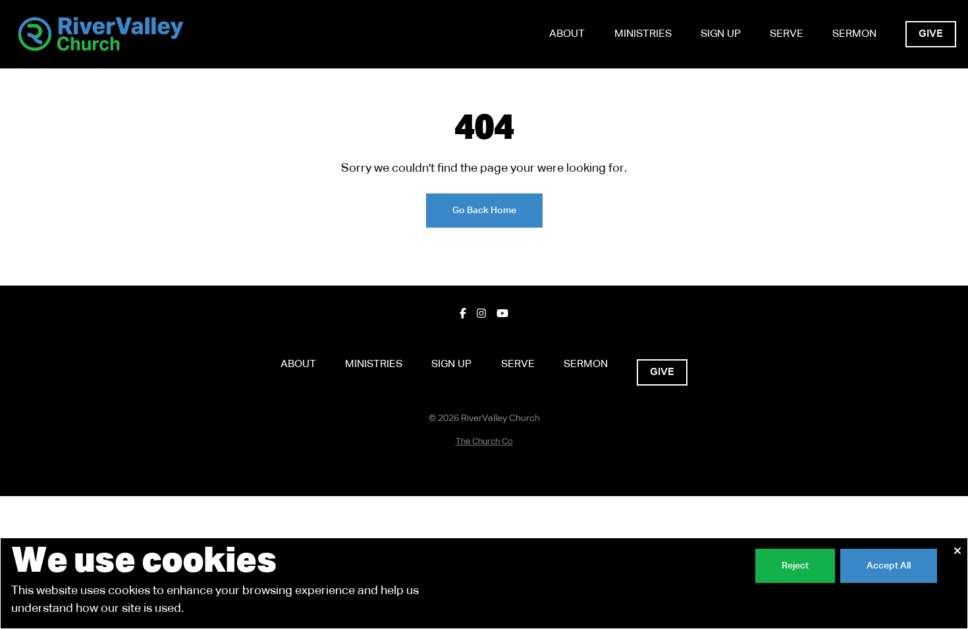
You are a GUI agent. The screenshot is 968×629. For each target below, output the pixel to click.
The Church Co (484, 442)
